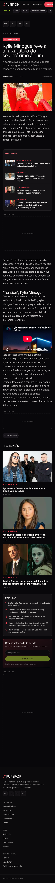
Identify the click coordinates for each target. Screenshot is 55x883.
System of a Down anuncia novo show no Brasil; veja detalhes (29, 604)
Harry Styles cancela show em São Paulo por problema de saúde (27, 631)
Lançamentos (8, 818)
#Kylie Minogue (10, 435)
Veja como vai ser (29, 664)
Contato (6, 858)
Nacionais (37, 4)
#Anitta (13, 11)
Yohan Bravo (8, 76)
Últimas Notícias (9, 806)
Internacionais (13, 33)
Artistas (6, 846)
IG (5, 794)
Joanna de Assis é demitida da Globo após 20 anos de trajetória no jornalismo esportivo (28, 624)
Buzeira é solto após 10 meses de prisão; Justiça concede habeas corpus (26, 610)
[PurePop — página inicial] (11, 4)
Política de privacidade (12, 866)
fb (20, 23)
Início (4, 33)
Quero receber (27, 659)
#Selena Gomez (36, 11)
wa (5, 23)
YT (23, 794)
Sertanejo (6, 834)
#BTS (23, 11)
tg (27, 23)
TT (17, 794)
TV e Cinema (8, 842)
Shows (5, 823)
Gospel (5, 838)
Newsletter (7, 862)
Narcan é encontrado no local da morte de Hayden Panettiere (27, 617)
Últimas (26, 4)
